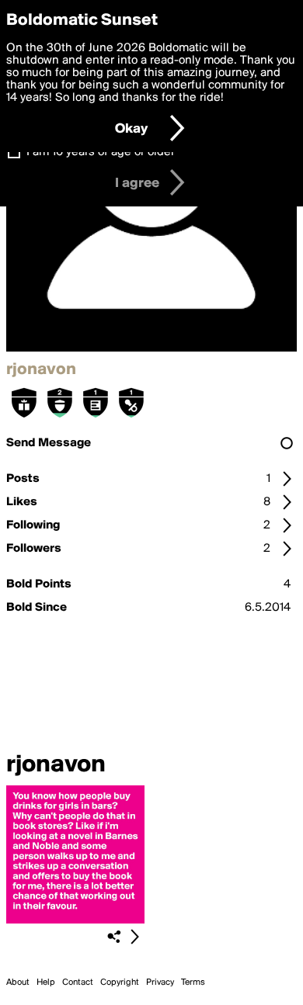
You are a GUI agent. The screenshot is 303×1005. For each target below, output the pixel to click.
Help (46, 982)
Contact (77, 982)
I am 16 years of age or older (100, 152)
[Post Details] (134, 937)
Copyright (119, 982)
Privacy (160, 982)
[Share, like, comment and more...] (75, 920)
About (18, 982)
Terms (193, 982)
